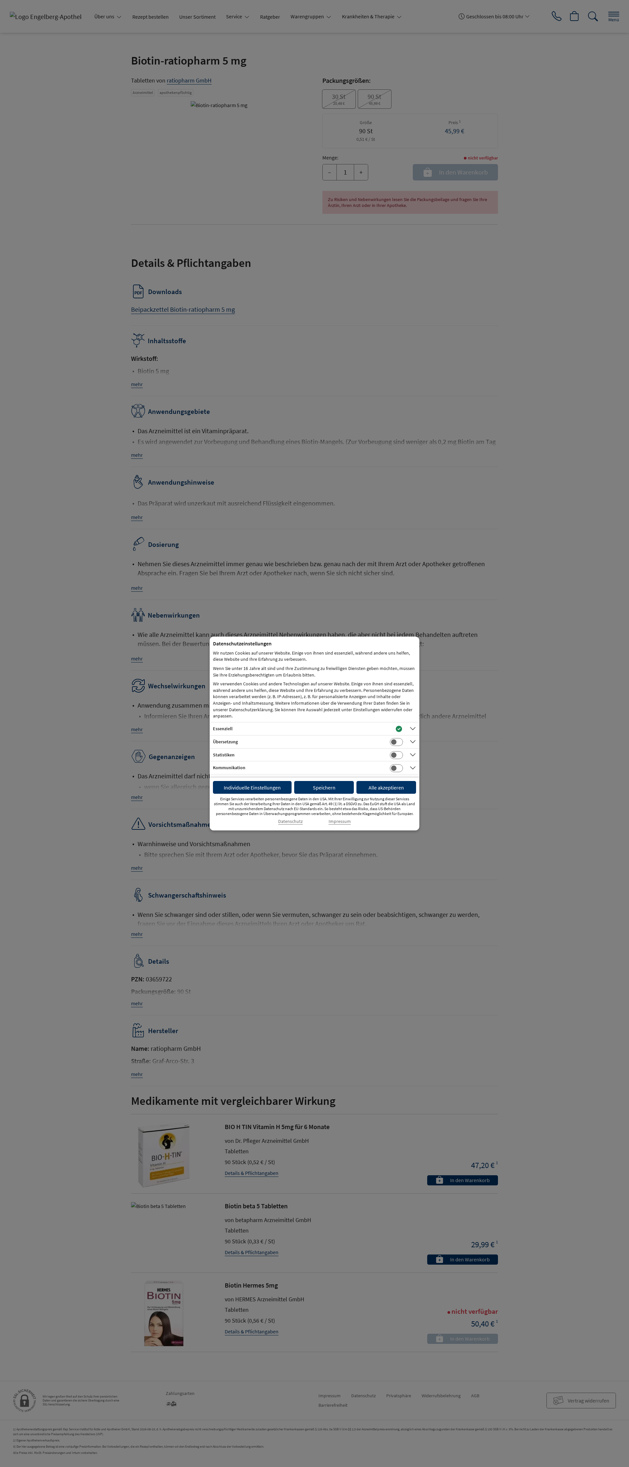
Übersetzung (225, 742)
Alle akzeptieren (386, 787)
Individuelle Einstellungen (252, 787)
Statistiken (224, 755)
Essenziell (223, 729)
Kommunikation (229, 768)
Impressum (340, 821)
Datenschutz (290, 821)
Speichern (324, 787)
